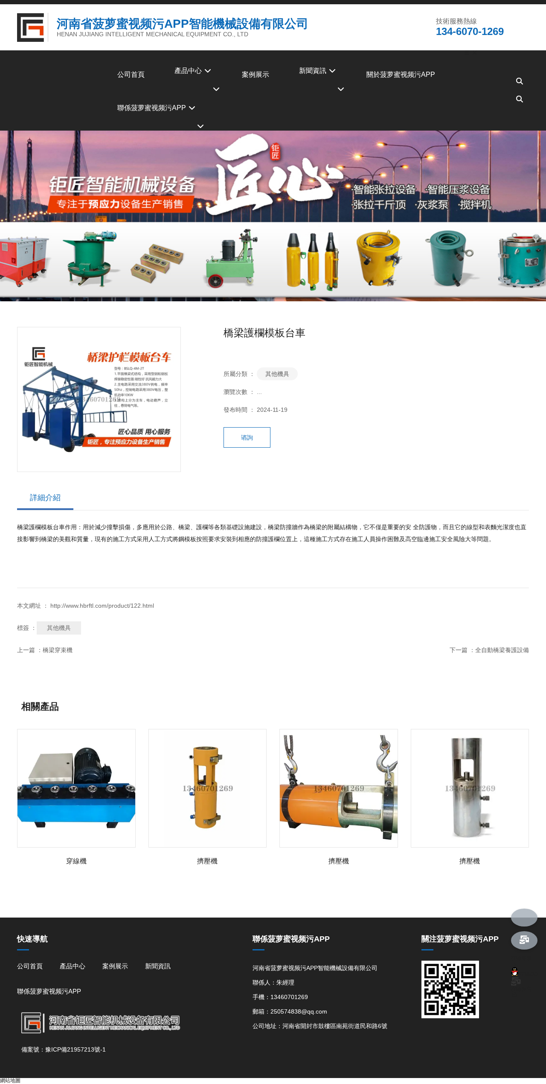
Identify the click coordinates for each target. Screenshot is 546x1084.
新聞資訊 (313, 70)
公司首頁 (131, 74)
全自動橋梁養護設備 (502, 650)
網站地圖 (10, 1081)
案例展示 (255, 74)
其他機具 (277, 373)
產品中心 (188, 70)
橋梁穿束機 (58, 650)
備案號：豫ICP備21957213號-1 (63, 1049)
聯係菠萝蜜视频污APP (152, 107)
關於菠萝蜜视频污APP (400, 74)
